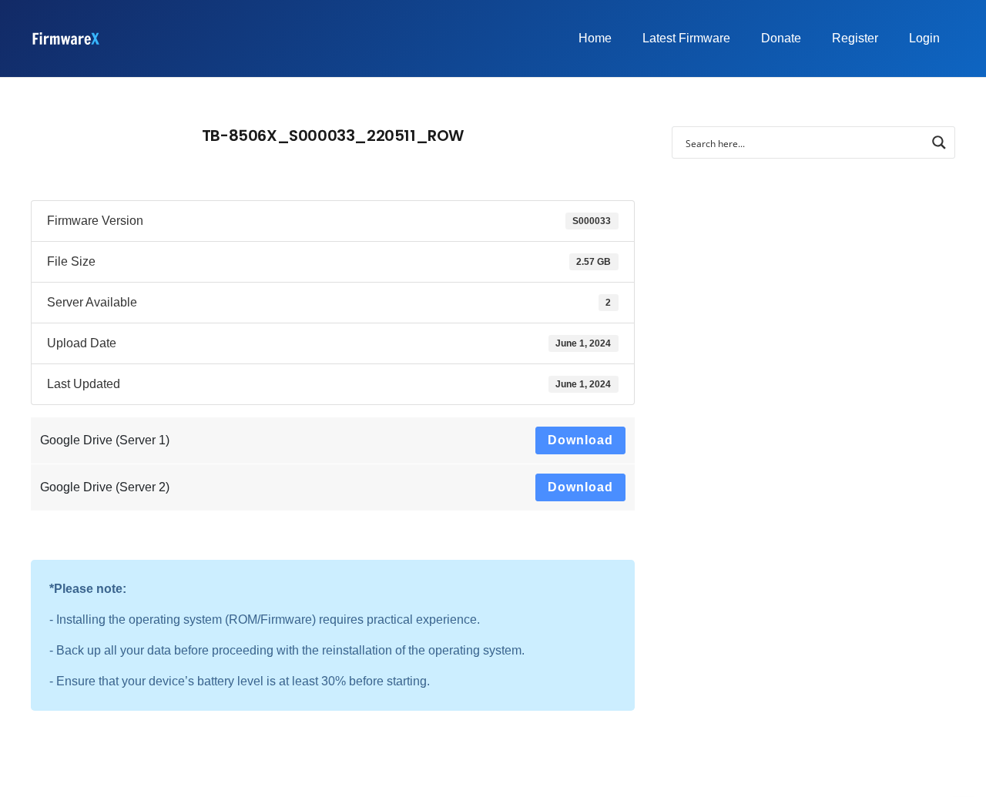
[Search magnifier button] (939, 142)
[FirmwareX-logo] (65, 38)
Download (580, 440)
